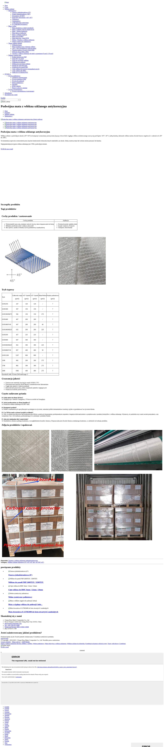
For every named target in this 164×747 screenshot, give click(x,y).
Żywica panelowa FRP (19, 79)
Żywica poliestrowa (14, 76)
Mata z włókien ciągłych (19, 35)
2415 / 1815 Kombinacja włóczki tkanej (24, 48)
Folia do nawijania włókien (20, 60)
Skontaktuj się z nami (11, 95)
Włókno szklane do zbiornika (76, 643)
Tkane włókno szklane (15, 43)
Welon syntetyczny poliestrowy (21, 41)
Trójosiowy (15, 19)
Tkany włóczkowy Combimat (116, 643)
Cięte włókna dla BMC (19, 71)
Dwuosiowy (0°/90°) (18, 16)
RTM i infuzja (16, 86)
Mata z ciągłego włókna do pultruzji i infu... (25, 604)
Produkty (7, 113)
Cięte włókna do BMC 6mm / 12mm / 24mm (25, 590)
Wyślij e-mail (5, 647)
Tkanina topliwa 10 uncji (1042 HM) (23, 50)
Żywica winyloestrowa (15, 89)
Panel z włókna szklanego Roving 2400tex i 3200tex (16, 643)
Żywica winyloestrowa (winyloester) (23, 91)
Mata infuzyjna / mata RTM (20, 38)
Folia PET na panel (18, 59)
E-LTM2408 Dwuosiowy (20, 24)
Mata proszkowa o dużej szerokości (23, 28)
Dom (6, 5)
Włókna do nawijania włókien (21, 64)
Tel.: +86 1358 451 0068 (12, 625)
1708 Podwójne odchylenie (20, 23)
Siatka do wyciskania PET (20, 72)
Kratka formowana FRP (19, 57)
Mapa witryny (16, 642)
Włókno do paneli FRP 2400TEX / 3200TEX (25, 582)
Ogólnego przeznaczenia (19, 77)
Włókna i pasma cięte (14, 55)
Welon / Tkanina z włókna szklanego (23, 40)
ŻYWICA (8, 74)
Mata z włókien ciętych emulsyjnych (23, 29)
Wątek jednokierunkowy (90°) (21, 14)
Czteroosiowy (16, 21)
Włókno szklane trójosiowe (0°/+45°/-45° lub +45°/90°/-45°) (26, 562)
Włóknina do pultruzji (18, 62)
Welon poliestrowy (38, 643)
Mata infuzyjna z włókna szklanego (55, 643)
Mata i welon (12, 26)
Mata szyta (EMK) (17, 36)
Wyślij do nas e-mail (7, 149)
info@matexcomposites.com (13, 623)
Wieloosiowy (12, 11)
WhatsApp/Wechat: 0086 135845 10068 (17, 627)
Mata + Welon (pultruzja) (19, 31)
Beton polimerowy (17, 83)
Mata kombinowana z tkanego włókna (23, 47)
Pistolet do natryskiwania (19, 65)
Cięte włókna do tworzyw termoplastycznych (25, 69)
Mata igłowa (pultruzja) (19, 33)
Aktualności (8, 93)
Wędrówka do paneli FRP (20, 67)
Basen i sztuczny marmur (19, 88)
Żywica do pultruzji (18, 81)
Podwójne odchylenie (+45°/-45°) (22, 17)
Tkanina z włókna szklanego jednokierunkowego (23, 560)
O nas (6, 7)
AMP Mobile (26, 642)
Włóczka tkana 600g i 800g (20, 52)
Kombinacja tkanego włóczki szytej (96, 643)
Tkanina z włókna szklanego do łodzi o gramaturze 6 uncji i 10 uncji (32, 53)
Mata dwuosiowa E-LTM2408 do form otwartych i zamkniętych (33, 612)
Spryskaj (14, 84)
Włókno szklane (9, 9)
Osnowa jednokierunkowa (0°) (21, 12)
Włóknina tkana (17, 45)
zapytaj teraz (4, 638)
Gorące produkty (6, 642)
